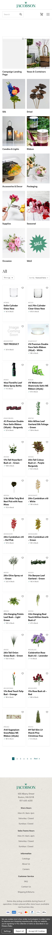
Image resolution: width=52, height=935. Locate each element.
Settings (7, 931)
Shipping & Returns (26, 891)
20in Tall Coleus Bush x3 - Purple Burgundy (36, 462)
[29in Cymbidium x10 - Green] (38, 524)
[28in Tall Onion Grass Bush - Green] (13, 639)
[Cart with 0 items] (41, 14)
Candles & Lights (10, 149)
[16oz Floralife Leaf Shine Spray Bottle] (13, 369)
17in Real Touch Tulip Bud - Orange (13, 693)
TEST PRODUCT (11, 343)
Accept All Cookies (37, 931)
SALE (29, 260)
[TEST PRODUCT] (13, 331)
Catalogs (26, 858)
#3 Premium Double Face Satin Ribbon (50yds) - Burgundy (14, 424)
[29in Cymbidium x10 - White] (38, 485)
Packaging (32, 186)
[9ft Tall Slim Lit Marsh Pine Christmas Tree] (38, 716)
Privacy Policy (7, 926)
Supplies (6, 223)
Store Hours (26, 807)
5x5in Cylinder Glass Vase (11, 307)
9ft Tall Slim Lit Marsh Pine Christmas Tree (35, 732)
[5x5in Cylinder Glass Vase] (13, 292)
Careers (26, 869)
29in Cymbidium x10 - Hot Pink (14, 538)
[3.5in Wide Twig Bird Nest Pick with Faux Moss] (13, 485)
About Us (26, 863)
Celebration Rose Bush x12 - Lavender (38, 654)
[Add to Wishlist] (22, 287)
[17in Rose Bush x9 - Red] (38, 678)
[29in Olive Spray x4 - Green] (13, 562)
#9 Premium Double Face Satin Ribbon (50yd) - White (38, 347)
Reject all (20, 931)
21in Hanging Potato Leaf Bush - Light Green (14, 617)
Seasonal (31, 223)
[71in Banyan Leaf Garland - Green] (38, 562)
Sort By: (32, 278)
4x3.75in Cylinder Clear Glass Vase (36, 307)
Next (36, 758)
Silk (4, 111)
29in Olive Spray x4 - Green (13, 577)
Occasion (7, 260)
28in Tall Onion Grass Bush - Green (13, 654)
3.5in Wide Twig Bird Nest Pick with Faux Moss (14, 501)
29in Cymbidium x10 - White (38, 500)
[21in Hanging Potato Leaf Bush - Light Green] (13, 601)
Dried (29, 111)
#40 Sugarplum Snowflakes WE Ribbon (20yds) (11, 732)
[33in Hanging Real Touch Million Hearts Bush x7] (38, 601)
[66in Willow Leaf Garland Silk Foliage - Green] (38, 408)
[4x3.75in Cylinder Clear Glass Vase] (38, 292)
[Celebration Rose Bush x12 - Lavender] (38, 639)
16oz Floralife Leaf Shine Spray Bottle (13, 384)
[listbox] (42, 278)
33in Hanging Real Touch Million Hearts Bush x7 (38, 617)
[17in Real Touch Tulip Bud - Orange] (13, 678)
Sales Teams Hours (26, 830)
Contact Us (26, 886)
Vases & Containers (36, 71)
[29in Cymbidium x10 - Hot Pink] (13, 524)
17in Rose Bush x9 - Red (37, 693)
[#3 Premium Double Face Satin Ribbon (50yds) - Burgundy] (13, 408)
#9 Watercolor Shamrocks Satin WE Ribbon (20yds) (38, 385)
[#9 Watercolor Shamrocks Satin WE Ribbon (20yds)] (38, 369)
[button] (26, 38)
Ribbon (30, 149)
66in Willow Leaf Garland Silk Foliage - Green (38, 424)
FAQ (26, 881)
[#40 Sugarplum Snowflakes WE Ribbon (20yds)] (13, 716)
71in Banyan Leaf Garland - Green (36, 577)
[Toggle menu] (48, 14)
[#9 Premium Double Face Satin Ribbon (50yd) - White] (38, 331)
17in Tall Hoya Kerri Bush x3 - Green (13, 461)
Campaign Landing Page (12, 73)
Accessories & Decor (12, 186)
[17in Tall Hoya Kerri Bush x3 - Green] (13, 446)
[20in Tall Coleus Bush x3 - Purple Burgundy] (38, 446)
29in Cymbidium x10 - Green (38, 538)
